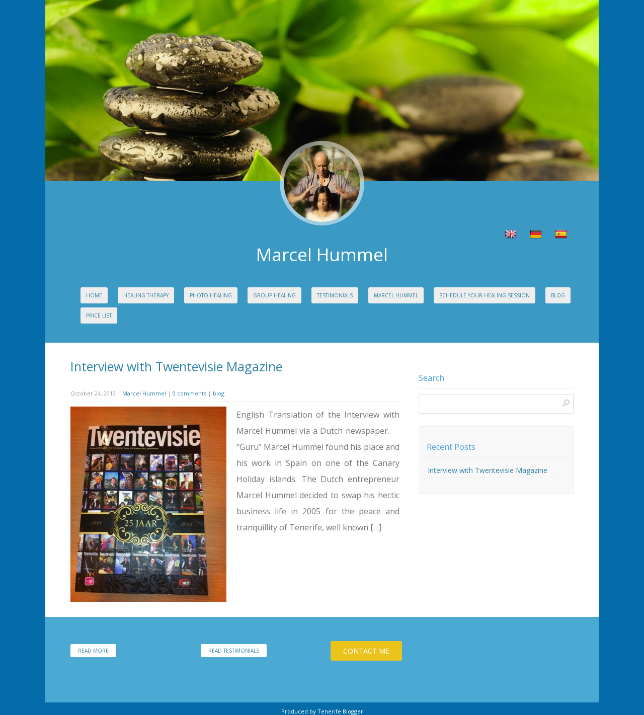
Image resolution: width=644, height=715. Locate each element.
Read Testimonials (233, 650)
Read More (93, 650)
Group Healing (274, 295)
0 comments (189, 393)
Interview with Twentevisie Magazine (176, 366)
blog (218, 393)
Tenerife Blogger (340, 711)
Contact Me (366, 651)
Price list (99, 315)
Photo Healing (211, 295)
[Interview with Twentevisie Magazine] (148, 599)
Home (94, 295)
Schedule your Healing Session (484, 295)
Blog (558, 295)
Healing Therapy (146, 295)
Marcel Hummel (396, 295)
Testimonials (335, 295)
